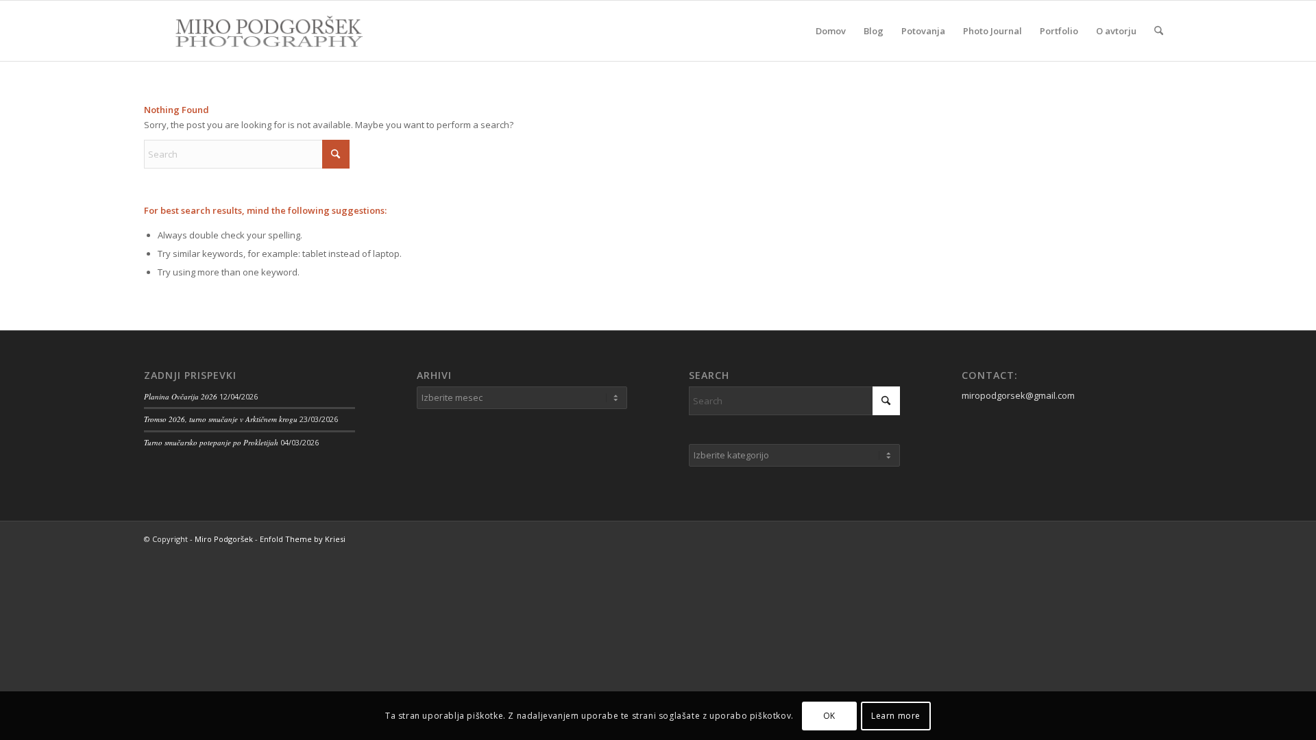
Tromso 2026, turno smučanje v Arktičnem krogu (220, 419)
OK (829, 716)
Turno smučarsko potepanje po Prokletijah (211, 442)
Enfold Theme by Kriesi (302, 539)
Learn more (896, 716)
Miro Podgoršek (224, 539)
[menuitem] (831, 31)
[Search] (1158, 31)
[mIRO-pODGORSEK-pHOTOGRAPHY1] (254, 31)
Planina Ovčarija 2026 (180, 396)
